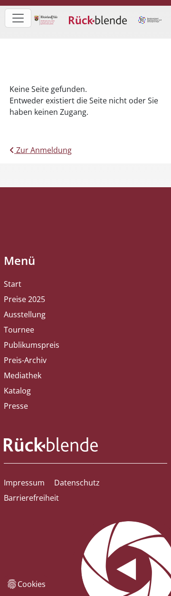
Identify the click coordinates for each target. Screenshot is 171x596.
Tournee (19, 329)
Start (12, 284)
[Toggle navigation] (18, 18)
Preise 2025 (24, 299)
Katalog (17, 390)
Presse (16, 406)
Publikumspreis (31, 345)
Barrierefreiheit (31, 498)
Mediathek (22, 375)
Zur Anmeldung (43, 150)
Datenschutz (77, 482)
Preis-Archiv (25, 360)
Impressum (24, 482)
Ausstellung (25, 314)
